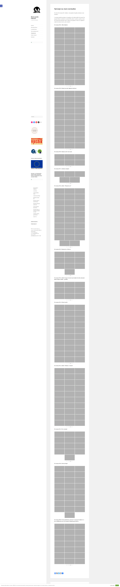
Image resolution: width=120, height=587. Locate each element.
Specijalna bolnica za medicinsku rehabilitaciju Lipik (36, 210)
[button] (1, 6)
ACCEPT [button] (117, 585)
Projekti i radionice (34, 35)
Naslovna (32, 25)
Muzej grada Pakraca (34, 27)
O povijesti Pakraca (34, 29)
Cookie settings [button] (112, 585)
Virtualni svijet (33, 33)
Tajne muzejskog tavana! (34, 31)
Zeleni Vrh (35, 216)
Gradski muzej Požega (36, 195)
